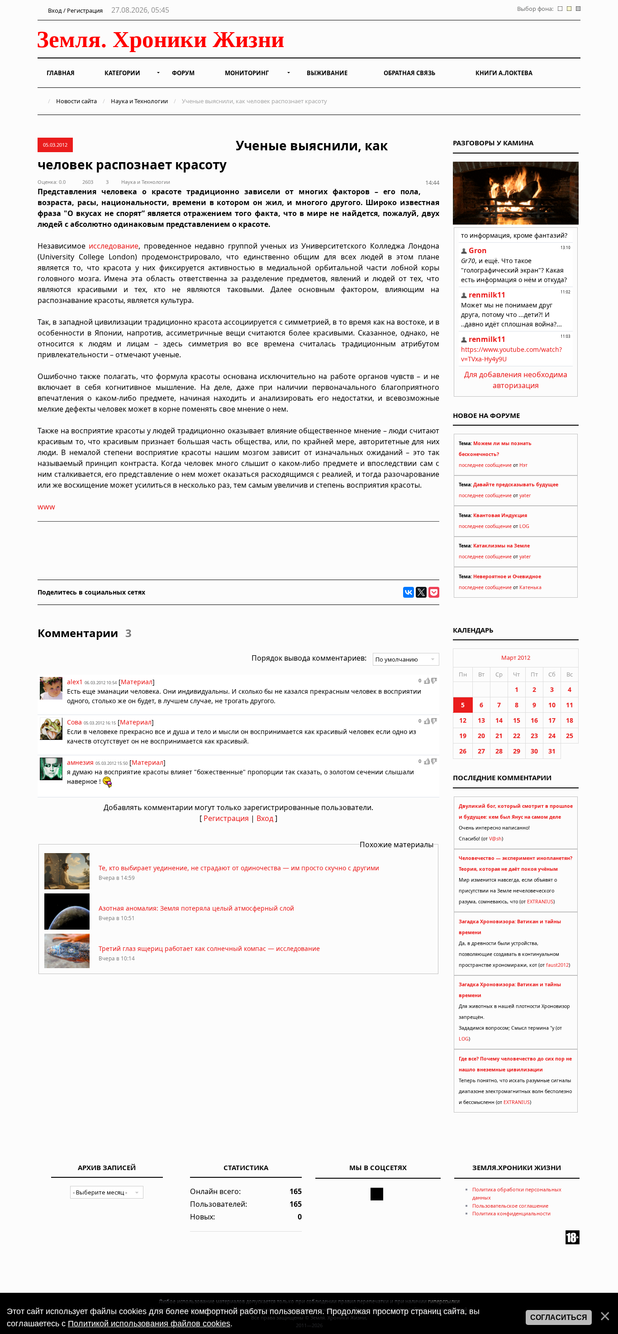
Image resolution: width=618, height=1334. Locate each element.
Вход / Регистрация (75, 10)
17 (552, 720)
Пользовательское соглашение (510, 1205)
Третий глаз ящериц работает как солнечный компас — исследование (209, 948)
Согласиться (558, 1317)
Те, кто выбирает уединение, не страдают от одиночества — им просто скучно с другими (239, 868)
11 (569, 705)
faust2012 (557, 965)
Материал (136, 681)
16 (534, 720)
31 (552, 751)
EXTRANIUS (540, 901)
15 (516, 720)
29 (516, 751)
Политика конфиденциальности (511, 1213)
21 (499, 735)
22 (516, 735)
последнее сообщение (485, 465)
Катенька (530, 587)
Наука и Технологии (139, 101)
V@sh (495, 838)
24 (552, 735)
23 (534, 735)
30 (534, 751)
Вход (265, 818)
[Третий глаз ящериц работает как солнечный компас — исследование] (67, 967)
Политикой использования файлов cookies (149, 1323)
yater (525, 495)
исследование (113, 246)
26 (462, 751)
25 (569, 735)
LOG (524, 526)
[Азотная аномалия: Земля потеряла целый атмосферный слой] (67, 927)
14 (499, 720)
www (46, 507)
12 (462, 720)
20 (481, 735)
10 (552, 705)
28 (499, 751)
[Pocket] (433, 592)
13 (481, 720)
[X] (421, 592)
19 (462, 735)
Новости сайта (76, 101)
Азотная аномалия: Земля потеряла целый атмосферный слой (196, 908)
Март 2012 (515, 657)
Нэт (523, 465)
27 (481, 751)
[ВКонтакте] (408, 592)
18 (569, 720)
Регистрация (226, 818)
